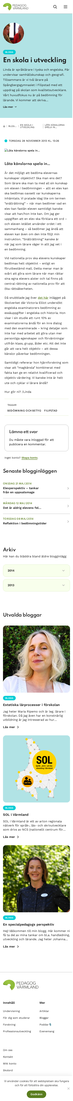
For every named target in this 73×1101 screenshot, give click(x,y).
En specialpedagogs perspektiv (28, 924)
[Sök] (55, 6)
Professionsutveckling (17, 1031)
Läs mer (9, 727)
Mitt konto (9, 1063)
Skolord (8, 1070)
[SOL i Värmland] (36, 768)
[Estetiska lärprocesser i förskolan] (36, 659)
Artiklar (44, 1011)
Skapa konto (29, 457)
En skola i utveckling (34, 60)
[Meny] (65, 6)
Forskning (9, 1024)
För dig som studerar (16, 1017)
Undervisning (11, 1011)
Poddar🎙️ (45, 1024)
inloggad (37, 440)
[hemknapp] (4, 126)
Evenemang (46, 1031)
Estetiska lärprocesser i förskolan (31, 705)
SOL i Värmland (15, 815)
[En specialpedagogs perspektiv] (36, 878)
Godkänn (37, 1094)
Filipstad (50, 411)
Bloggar (13, 126)
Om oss (7, 1050)
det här (43, 297)
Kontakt (8, 1056)
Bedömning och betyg (24, 411)
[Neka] (68, 1088)
